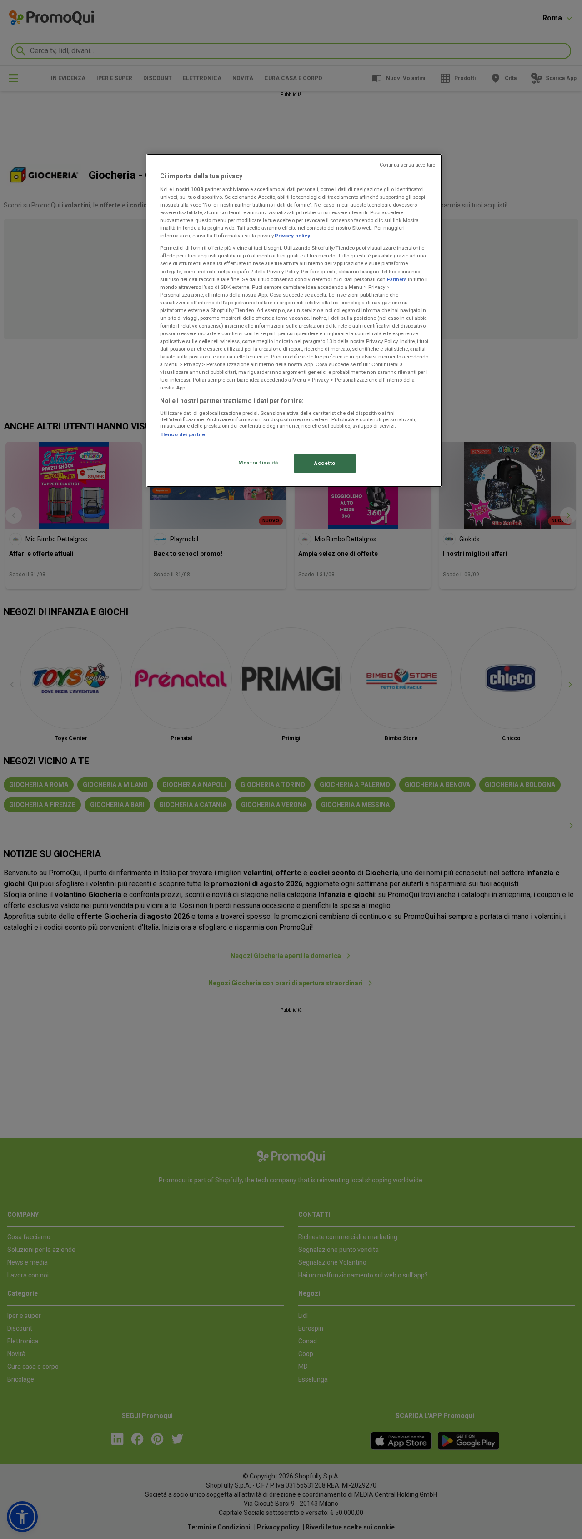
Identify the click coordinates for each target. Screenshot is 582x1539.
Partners (396, 279)
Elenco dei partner (183, 434)
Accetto (325, 463)
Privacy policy (292, 235)
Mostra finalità (258, 462)
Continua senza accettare (407, 165)
